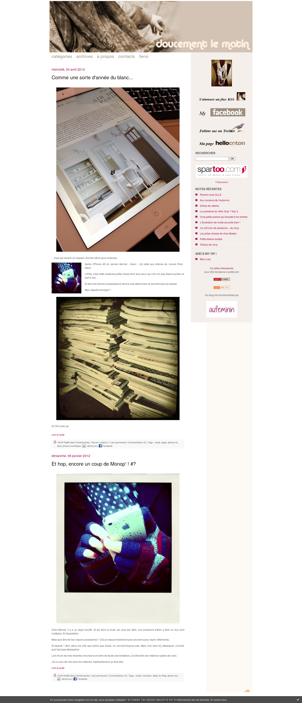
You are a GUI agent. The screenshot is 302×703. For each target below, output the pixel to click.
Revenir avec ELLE (210, 194)
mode (157, 442)
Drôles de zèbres (209, 205)
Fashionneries (83, 442)
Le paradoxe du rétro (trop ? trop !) (219, 211)
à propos (105, 56)
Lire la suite (58, 434)
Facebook (107, 445)
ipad (59, 445)
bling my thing (159, 675)
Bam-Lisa (205, 259)
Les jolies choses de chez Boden (218, 233)
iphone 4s (173, 442)
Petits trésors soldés (211, 239)
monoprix (147, 675)
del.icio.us (91, 445)
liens (143, 56)
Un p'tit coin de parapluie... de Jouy (219, 228)
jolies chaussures (223, 268)
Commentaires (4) (118, 675)
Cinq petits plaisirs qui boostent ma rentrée (224, 216)
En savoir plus (218, 699)
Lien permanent (118, 442)
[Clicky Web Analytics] (221, 289)
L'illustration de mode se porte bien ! (220, 222)
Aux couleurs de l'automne (214, 200)
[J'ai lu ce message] (298, 699)
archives (84, 56)
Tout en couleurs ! (100, 442)
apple (164, 442)
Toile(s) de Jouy (209, 244)
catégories (62, 56)
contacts (126, 56)
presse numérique (72, 445)
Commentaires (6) (137, 442)
